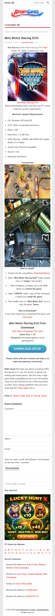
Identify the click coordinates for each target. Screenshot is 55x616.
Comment (10, 409)
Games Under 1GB (18, 32)
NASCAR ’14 (32, 596)
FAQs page (23, 388)
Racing (37, 396)
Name (8, 439)
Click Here (27, 317)
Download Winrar (42, 273)
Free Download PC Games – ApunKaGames (32, 610)
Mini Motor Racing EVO (27, 102)
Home (7, 32)
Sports (44, 396)
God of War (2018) (24, 584)
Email (8, 449)
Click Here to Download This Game (27, 331)
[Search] (48, 2)
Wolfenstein (32, 590)
